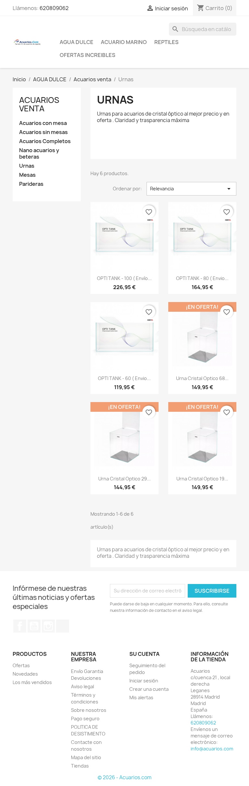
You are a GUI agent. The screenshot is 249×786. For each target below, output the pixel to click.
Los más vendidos (32, 682)
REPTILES (166, 42)
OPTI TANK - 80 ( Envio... (202, 278)
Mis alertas (141, 697)
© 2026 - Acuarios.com (124, 777)
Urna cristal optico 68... (202, 378)
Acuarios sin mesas (43, 132)
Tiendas (80, 766)
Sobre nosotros (88, 710)
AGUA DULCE (76, 42)
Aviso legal (82, 686)
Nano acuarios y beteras (39, 153)
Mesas (27, 175)
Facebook (19, 626)
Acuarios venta (39, 104)
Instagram (48, 626)
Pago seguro (85, 718)
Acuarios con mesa (43, 123)
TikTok (62, 626)
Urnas (26, 166)
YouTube (34, 626)
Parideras (31, 184)
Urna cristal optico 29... (124, 479)
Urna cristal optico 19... (202, 479)
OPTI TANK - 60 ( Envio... (124, 378)
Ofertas (21, 665)
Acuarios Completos (45, 141)
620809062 (54, 8)
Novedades (25, 674)
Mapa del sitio (86, 757)
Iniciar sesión (143, 681)
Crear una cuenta (149, 689)
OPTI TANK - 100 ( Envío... (124, 278)
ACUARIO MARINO (124, 42)
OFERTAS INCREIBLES (87, 55)
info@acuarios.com (212, 749)
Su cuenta (144, 653)
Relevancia (191, 189)
